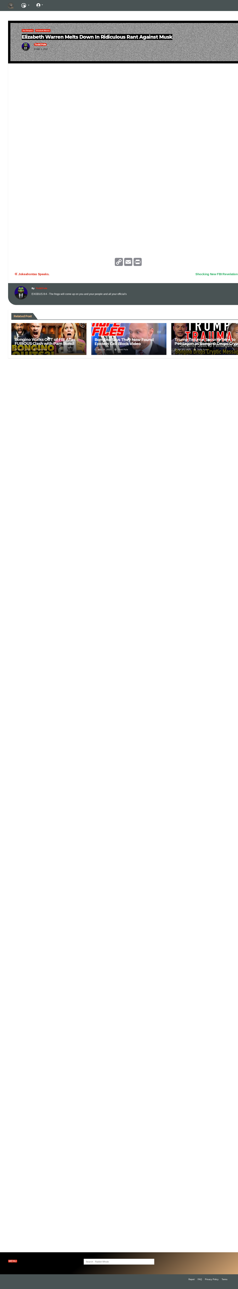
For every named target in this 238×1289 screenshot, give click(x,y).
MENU (13, 1261)
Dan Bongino (28, 30)
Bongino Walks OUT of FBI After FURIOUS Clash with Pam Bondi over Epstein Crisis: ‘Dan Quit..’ (45, 343)
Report (191, 1279)
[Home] (10, 5)
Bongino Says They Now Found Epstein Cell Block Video (124, 341)
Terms (224, 1279)
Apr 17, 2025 (184, 349)
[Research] (25, 5)
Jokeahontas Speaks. (33, 274)
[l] (51, 5)
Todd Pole (40, 44)
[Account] (39, 5)
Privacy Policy (212, 1279)
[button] (213, 5)
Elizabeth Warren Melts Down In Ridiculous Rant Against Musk (97, 37)
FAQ (200, 1279)
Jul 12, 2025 (24, 349)
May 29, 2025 (105, 349)
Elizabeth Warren (43, 30)
